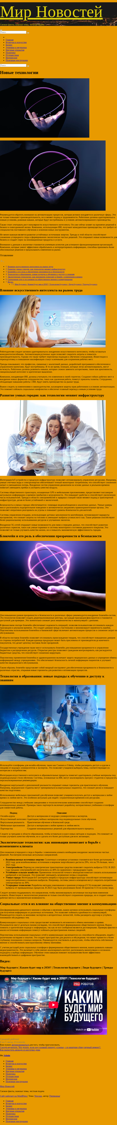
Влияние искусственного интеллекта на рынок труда (30, 266)
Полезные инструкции (17, 60)
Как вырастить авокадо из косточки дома (20, 1050)
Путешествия (12, 55)
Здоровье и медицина (16, 47)
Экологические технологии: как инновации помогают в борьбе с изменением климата (45, 277)
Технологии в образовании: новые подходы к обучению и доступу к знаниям (41, 274)
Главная (9, 40)
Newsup (38, 1096)
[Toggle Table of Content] (2, 261)
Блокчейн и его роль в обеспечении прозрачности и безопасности (36, 272)
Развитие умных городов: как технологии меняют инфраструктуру (36, 269)
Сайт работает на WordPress (14, 1096)
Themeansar (54, 1096)
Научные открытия (15, 50)
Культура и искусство (16, 42)
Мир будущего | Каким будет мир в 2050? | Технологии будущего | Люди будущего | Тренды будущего (56, 284)
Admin (6, 1055)
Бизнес (9, 45)
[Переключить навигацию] (1, 30)
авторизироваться (20, 1045)
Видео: (11, 282)
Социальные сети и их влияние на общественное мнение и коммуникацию (40, 279)
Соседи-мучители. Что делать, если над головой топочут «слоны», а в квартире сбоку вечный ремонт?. (50, 1047)
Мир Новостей (51, 12)
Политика (10, 52)
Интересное (11, 58)
